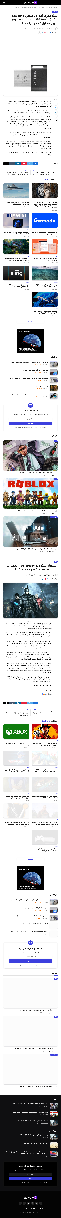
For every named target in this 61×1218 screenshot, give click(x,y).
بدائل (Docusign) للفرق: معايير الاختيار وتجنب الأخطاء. (46, 259)
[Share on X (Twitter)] (47, 32)
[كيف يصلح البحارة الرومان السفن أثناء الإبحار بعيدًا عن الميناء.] (45, 273)
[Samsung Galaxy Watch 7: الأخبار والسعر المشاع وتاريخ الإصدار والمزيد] (54, 396)
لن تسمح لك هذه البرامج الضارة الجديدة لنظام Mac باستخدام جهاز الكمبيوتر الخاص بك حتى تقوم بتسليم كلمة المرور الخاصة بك (27, 1153)
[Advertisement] (30, 46)
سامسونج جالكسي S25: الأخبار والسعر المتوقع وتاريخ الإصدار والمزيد (29, 378)
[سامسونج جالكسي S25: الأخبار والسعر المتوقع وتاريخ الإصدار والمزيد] (54, 380)
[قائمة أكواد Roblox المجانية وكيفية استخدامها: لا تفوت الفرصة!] (30, 493)
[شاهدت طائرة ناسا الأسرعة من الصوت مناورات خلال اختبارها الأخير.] (16, 190)
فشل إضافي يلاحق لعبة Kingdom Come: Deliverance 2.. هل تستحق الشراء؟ (45, 823)
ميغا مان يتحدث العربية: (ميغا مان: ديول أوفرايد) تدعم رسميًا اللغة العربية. (17, 771)
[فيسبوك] (56, 103)
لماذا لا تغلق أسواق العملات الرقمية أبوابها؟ (36, 1143)
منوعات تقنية (54, 517)
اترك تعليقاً (30, 322)
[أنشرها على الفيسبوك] (50, 32)
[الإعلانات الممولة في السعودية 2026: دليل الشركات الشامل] (30, 531)
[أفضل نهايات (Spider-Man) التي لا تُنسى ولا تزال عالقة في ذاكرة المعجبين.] (16, 810)
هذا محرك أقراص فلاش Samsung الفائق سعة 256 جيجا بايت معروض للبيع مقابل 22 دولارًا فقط (17, 714)
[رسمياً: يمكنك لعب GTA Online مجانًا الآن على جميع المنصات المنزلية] (30, 455)
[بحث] (4, 2)
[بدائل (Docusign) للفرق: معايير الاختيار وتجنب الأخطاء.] (45, 246)
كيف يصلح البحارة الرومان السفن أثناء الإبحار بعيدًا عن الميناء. (46, 286)
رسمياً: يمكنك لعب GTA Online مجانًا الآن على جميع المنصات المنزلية (33, 473)
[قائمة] (56, 2)
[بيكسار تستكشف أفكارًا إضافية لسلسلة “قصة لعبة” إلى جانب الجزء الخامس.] (16, 246)
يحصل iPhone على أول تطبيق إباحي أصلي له (35, 370)
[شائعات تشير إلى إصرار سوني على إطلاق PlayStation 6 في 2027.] (45, 784)
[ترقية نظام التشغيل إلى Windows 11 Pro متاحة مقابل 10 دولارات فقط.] (16, 220)
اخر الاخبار (55, 12)
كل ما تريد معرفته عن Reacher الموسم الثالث (35, 386)
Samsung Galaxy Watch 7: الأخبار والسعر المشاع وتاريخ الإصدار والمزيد (28, 394)
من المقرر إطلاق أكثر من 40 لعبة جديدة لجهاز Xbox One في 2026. (45, 850)
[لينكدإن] (42, 32)
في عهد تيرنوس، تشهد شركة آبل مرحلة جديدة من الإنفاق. (45, 233)
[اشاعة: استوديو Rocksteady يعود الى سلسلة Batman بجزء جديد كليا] (30, 600)
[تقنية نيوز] (30, 2)
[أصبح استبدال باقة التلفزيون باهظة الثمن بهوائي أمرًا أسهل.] (16, 273)
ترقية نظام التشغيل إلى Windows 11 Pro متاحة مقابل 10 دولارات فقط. (16, 233)
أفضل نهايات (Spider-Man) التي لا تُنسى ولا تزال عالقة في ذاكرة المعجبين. (16, 823)
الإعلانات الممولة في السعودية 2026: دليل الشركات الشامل (35, 549)
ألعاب (56, 441)
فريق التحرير (47, 29)
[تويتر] (56, 108)
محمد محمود (51, 551)
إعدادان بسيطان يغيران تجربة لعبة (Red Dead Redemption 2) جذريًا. (45, 744)
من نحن (25, 1208)
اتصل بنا (19, 1208)
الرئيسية (56, 7)
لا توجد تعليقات (24, 29)
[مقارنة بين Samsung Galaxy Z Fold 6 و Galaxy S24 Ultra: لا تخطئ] (54, 364)
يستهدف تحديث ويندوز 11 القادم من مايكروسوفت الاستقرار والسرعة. (46, 312)
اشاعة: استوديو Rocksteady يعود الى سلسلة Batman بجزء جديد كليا (43, 173)
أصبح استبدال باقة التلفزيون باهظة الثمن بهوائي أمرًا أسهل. (18, 286)
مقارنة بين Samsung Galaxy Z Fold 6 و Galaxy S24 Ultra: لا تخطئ (29, 362)
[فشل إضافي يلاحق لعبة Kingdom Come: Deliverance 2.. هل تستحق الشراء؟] (45, 810)
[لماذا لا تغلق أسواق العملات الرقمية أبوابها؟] (54, 1145)
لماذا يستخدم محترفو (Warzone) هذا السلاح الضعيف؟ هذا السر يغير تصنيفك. (45, 771)
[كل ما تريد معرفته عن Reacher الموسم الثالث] (54, 388)
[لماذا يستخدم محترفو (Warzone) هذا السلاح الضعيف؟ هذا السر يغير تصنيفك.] (45, 758)
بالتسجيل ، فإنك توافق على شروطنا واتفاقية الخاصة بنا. (30, 428)
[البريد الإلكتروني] (56, 120)
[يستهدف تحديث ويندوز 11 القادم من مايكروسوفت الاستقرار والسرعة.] (45, 299)
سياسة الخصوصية (22, 428)
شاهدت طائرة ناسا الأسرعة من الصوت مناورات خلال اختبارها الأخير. (17, 203)
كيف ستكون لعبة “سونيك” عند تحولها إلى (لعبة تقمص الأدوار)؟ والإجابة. (17, 797)
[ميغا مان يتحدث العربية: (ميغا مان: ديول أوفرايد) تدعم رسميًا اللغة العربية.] (16, 758)
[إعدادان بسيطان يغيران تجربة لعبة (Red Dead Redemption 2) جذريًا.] (45, 731)
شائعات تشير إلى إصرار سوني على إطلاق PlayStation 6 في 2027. (45, 797)
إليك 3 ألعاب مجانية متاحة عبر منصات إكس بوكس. (16, 744)
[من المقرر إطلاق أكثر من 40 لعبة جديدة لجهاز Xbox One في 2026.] (45, 837)
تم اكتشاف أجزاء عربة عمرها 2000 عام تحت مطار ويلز (43, 713)
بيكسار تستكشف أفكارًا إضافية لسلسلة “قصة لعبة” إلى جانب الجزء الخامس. (17, 259)
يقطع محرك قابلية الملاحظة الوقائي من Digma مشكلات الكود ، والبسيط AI (17, 173)
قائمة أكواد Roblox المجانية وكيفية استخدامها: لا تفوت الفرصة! (34, 511)
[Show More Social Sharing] (39, 32)
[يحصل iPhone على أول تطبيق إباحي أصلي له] (54, 372)
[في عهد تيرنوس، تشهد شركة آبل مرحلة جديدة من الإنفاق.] (45, 220)
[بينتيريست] (45, 32)
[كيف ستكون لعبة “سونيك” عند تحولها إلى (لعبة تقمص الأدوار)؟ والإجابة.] (16, 784)
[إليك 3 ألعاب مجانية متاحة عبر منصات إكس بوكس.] (16, 731)
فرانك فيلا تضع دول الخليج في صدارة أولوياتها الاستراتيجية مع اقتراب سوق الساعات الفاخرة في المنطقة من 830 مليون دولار (46, 205)
